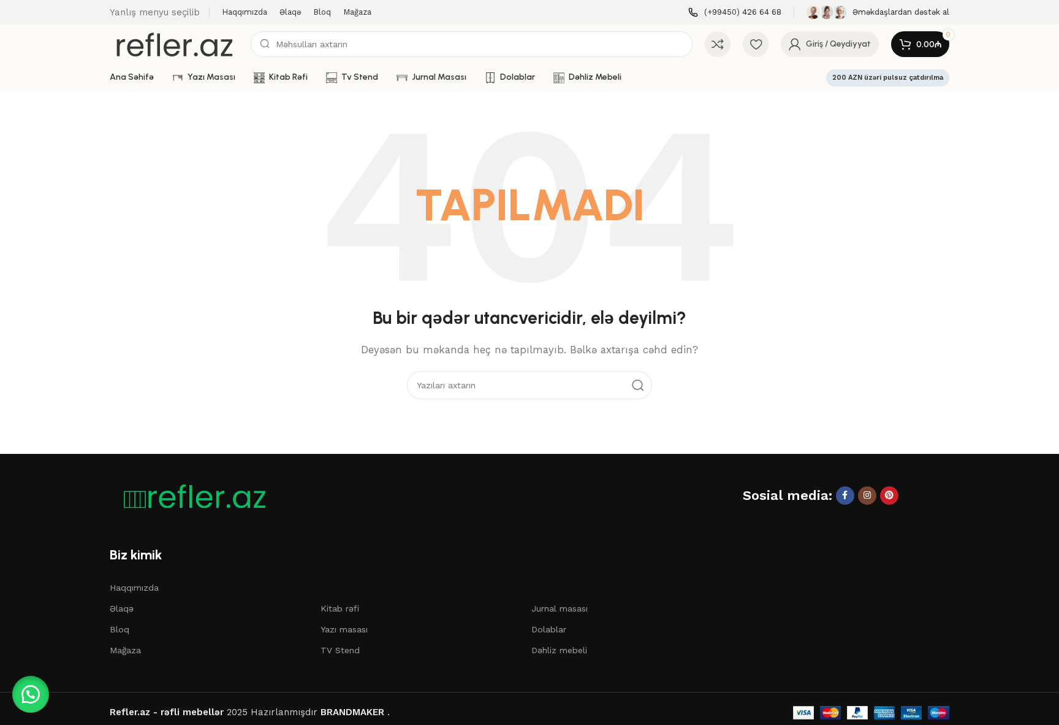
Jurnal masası (559, 608)
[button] (30, 694)
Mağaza (125, 650)
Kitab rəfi (340, 608)
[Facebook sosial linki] (845, 495)
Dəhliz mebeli (559, 650)
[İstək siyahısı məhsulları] (756, 44)
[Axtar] (638, 385)
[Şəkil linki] (189, 496)
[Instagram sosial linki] (867, 495)
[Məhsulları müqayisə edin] (718, 44)
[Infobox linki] (734, 12)
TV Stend (340, 650)
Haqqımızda (134, 588)
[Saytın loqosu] (174, 43)
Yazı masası (344, 629)
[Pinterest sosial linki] (889, 495)
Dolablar (548, 629)
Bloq (119, 629)
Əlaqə (122, 608)
